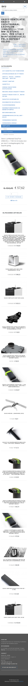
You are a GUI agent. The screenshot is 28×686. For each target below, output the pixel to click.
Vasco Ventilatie (20, 46)
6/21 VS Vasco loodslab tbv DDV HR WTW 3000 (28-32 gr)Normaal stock (14, 560)
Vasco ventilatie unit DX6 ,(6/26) (14, 617)
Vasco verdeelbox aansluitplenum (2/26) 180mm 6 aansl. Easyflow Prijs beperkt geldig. (14, 356)
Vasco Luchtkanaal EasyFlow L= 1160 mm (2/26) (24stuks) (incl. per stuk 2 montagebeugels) (14, 385)
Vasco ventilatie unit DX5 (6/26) (14, 298)
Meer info (14, 200)
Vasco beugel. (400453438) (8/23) (14, 413)
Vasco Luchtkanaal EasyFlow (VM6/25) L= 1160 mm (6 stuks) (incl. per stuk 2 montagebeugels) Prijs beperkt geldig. (14, 53)
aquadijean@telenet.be (9, 664)
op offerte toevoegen (14, 197)
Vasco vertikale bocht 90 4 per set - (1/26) (14, 589)
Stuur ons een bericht (9, 667)
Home (15, 44)
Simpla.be (21, 681)
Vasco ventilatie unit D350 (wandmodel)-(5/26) (14, 270)
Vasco (5, 128)
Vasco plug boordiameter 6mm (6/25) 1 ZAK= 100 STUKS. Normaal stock (14, 443)
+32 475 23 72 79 (6, 662)
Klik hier (3, 650)
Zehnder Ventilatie (9, 134)
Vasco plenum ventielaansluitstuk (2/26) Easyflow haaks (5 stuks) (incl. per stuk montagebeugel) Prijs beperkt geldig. (14, 502)
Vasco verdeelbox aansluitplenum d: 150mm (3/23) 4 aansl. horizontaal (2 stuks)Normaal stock (14, 328)
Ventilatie (22, 44)
